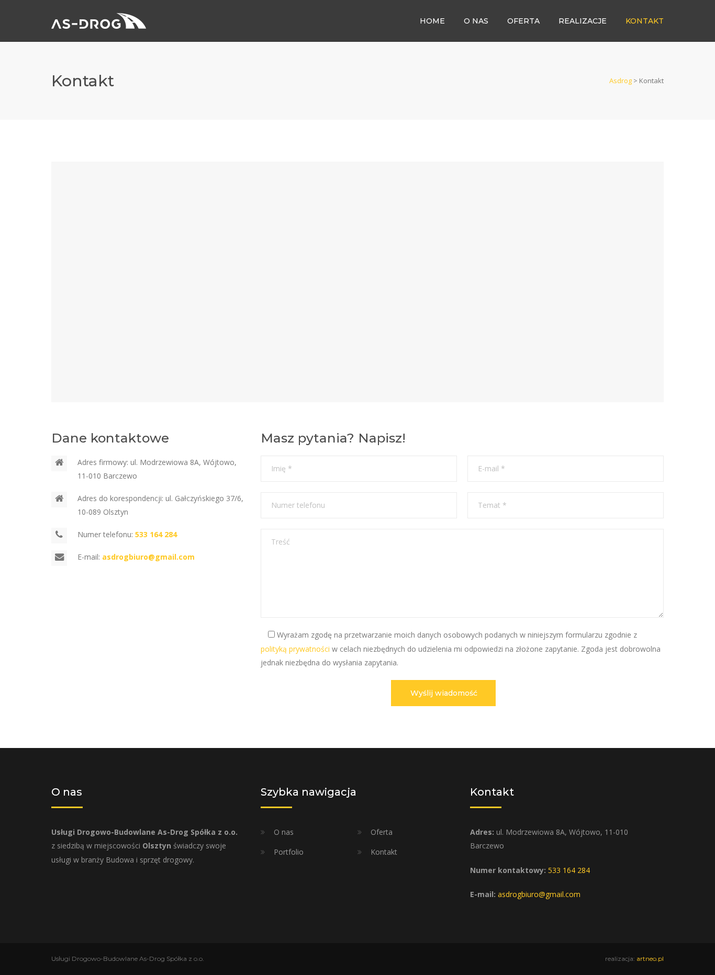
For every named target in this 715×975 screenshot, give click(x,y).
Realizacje (582, 21)
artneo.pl (650, 958)
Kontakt (644, 21)
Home (432, 21)
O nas (476, 21)
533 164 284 (569, 870)
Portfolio (289, 852)
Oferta (523, 21)
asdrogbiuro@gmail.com (539, 894)
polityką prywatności (295, 649)
